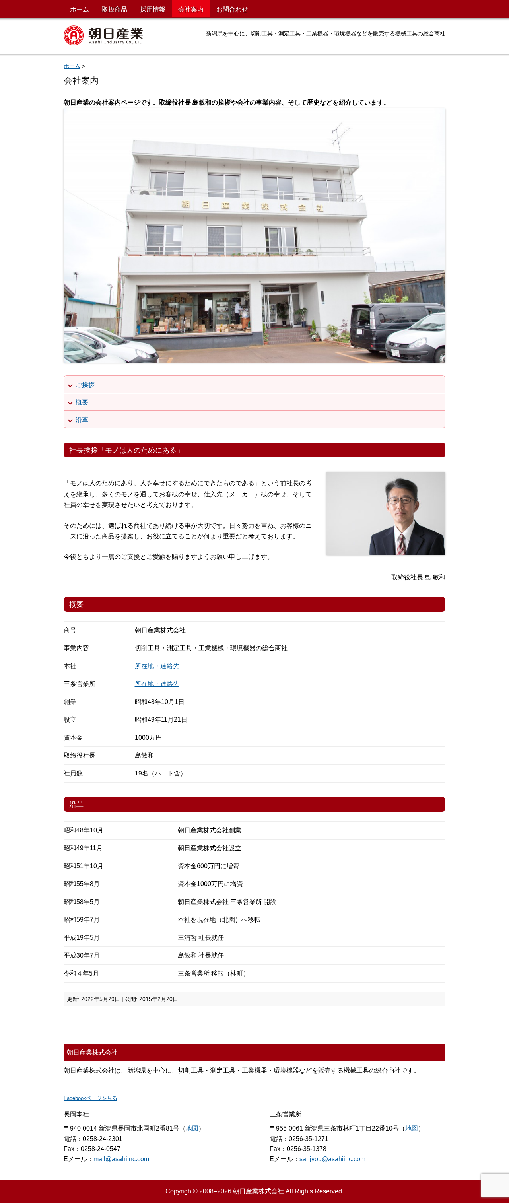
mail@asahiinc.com (121, 1159)
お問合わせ (232, 9)
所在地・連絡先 (157, 666)
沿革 (82, 419)
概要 (82, 402)
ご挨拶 (85, 384)
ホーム (79, 9)
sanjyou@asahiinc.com (332, 1159)
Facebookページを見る (90, 1098)
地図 (192, 1128)
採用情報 (152, 9)
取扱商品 (114, 9)
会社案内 (191, 9)
